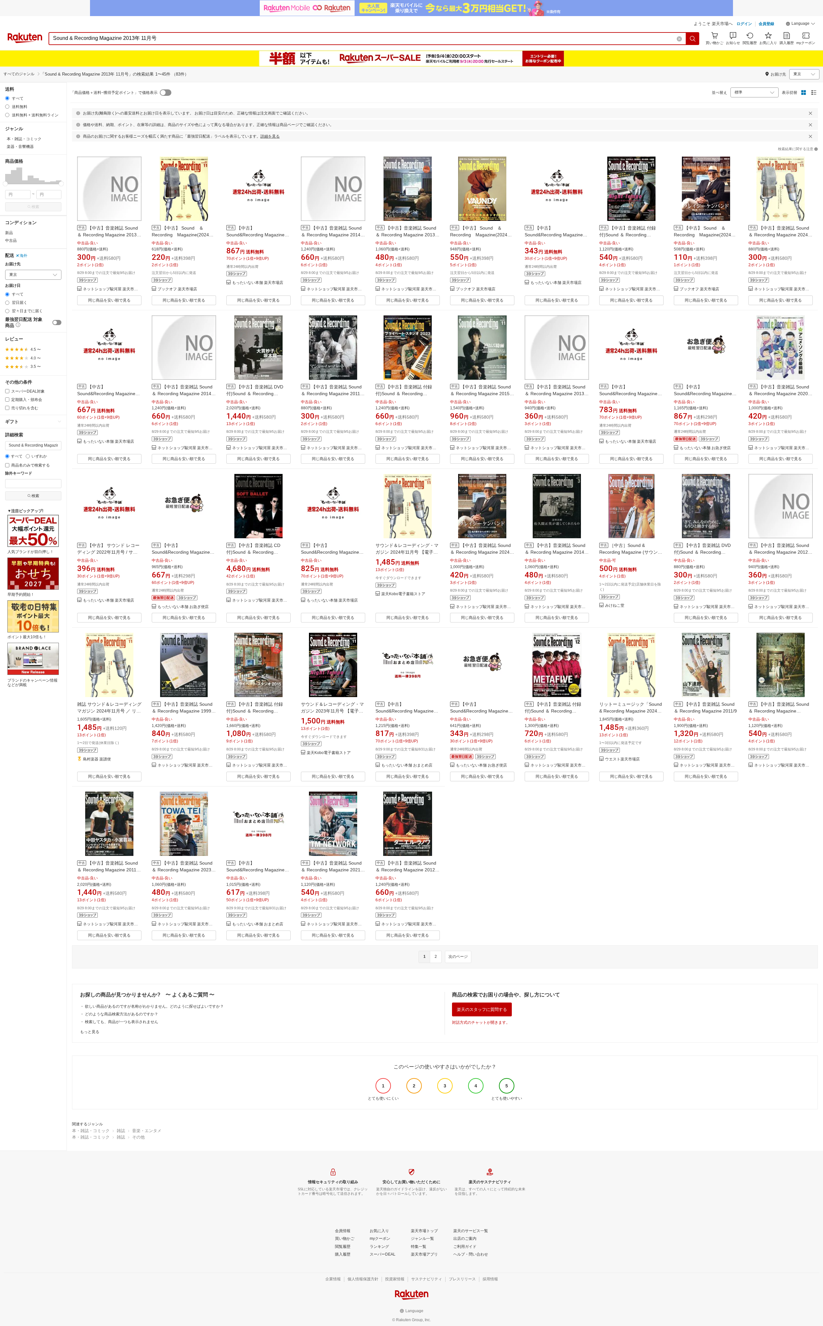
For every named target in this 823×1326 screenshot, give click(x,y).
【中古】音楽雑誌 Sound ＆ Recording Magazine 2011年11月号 (333, 393)
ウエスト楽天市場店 (622, 759)
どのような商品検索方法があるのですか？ (121, 1014)
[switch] (56, 322)
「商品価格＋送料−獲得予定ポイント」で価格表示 (114, 92)
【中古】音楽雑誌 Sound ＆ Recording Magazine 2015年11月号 (482, 393)
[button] (800, 24)
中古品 (11, 240)
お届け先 (13, 264)
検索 (35, 206)
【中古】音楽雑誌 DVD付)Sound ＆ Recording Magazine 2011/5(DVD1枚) (702, 552)
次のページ (458, 956)
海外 (23, 255)
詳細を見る (270, 136)
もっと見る (89, 1032)
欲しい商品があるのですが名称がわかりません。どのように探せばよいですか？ (154, 1006)
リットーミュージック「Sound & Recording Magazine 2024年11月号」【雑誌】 (630, 711)
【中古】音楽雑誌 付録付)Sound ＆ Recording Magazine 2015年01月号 (254, 711)
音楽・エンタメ (146, 1130)
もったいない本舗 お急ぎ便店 (705, 448)
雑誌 (121, 1130)
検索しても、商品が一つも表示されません (121, 1022)
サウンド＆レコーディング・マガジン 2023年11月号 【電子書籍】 (332, 711)
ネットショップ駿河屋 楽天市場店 (112, 289)
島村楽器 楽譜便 (97, 759)
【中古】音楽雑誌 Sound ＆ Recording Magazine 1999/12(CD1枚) (778, 711)
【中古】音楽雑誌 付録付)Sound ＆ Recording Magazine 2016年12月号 (553, 711)
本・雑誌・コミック (91, 1130)
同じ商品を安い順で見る (109, 300)
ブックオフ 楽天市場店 (177, 289)
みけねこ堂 (614, 606)
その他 (138, 1137)
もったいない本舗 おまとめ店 (406, 765)
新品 (9, 233)
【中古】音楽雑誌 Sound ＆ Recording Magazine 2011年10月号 (109, 869)
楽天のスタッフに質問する (482, 1009)
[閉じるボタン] (810, 113)
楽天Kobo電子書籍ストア (403, 594)
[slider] (5, 183)
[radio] (7, 98)
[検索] (692, 38)
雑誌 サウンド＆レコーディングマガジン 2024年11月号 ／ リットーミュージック (109, 711)
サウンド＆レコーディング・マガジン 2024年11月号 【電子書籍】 (407, 552)
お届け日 (13, 286)
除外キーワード (18, 473)
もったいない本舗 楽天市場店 (257, 283)
